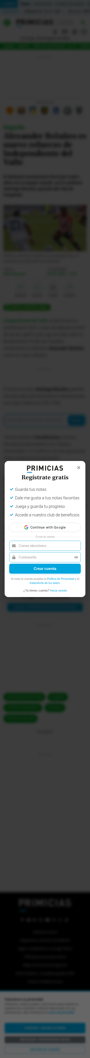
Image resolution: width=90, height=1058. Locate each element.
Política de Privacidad (60, 578)
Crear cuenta (45, 569)
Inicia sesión (58, 590)
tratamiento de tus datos (45, 583)
